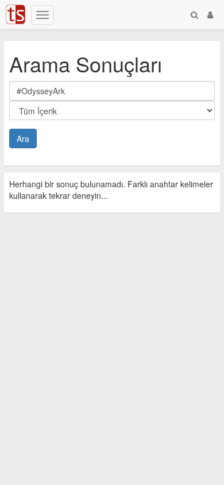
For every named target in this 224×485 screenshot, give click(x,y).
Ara (23, 138)
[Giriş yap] (210, 14)
